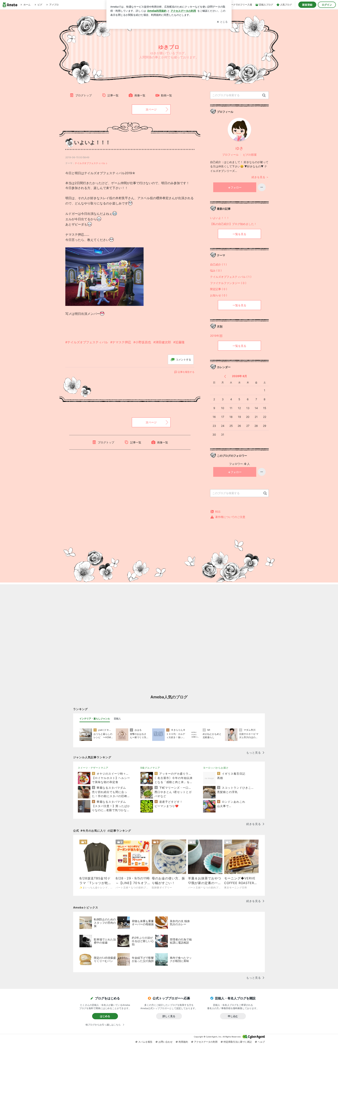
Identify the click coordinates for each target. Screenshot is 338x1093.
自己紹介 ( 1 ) (218, 264)
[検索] (264, 95)
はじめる (105, 1016)
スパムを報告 (145, 1041)
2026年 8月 (239, 376)
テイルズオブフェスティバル (90, 163)
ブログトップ (83, 95)
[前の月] (225, 376)
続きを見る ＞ (260, 177)
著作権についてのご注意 (230, 517)
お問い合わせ (165, 1041)
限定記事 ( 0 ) (218, 289)
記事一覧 (113, 95)
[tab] (94, 718)
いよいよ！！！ (92, 142)
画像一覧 (139, 95)
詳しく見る (169, 1016)
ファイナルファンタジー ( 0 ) (228, 283)
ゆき (239, 148)
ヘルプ (261, 1041)
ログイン (327, 4)
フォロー (236, 187)
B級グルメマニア (150, 767)
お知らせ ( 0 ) (218, 295)
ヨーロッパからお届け (215, 767)
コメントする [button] (183, 359)
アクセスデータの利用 (206, 1041)
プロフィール (230, 154)
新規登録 (307, 4)
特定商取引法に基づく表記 (238, 1041)
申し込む (233, 1016)
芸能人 (117, 718)
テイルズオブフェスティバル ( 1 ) (230, 276)
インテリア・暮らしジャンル (94, 718)
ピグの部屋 (250, 154)
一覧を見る (239, 234)
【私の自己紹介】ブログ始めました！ (233, 224)
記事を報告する (186, 371)
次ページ (151, 109)
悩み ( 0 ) (216, 270)
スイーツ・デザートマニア (93, 767)
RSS (217, 511)
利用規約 (183, 1041)
